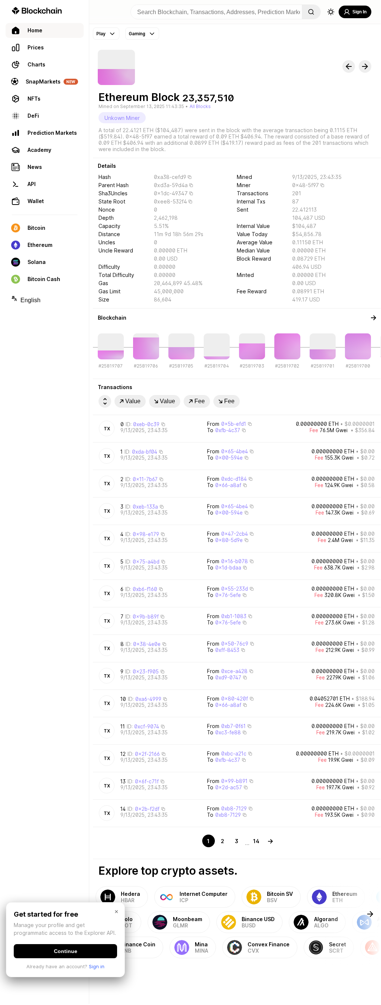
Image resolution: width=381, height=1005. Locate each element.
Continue (65, 951)
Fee (199, 401)
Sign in (96, 966)
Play (101, 33)
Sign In (359, 11)
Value (133, 401)
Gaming (137, 33)
